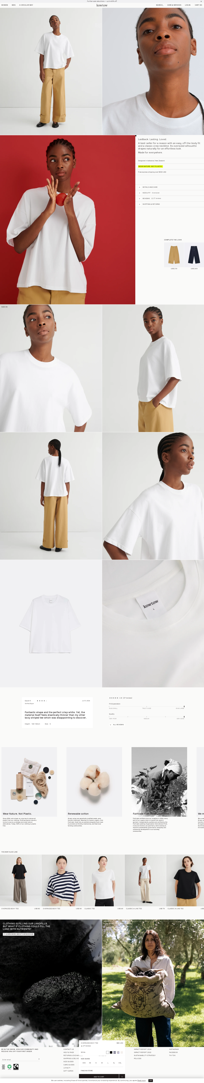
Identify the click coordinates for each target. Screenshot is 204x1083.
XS (90, 1063)
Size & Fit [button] (151, 193)
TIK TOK (172, 1055)
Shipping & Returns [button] (151, 204)
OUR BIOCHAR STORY (113, 927)
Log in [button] (188, 5)
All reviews (118, 725)
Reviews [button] (152, 198)
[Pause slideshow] (201, 924)
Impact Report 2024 (142, 1049)
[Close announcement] (201, 1)
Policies (137, 1058)
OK (150, 1080)
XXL (120, 1063)
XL (114, 1063)
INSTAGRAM (174, 1049)
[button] (160, 5)
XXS (84, 1063)
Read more (141, 1080)
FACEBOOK (173, 1052)
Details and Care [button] (150, 187)
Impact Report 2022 (142, 1052)
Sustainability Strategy (145, 1055)
